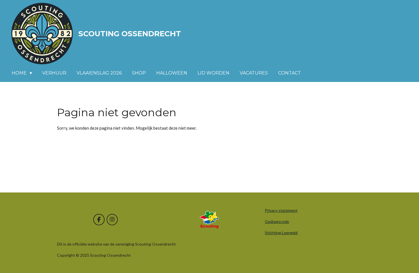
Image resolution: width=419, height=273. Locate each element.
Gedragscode (277, 221)
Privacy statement (281, 210)
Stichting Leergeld (281, 232)
